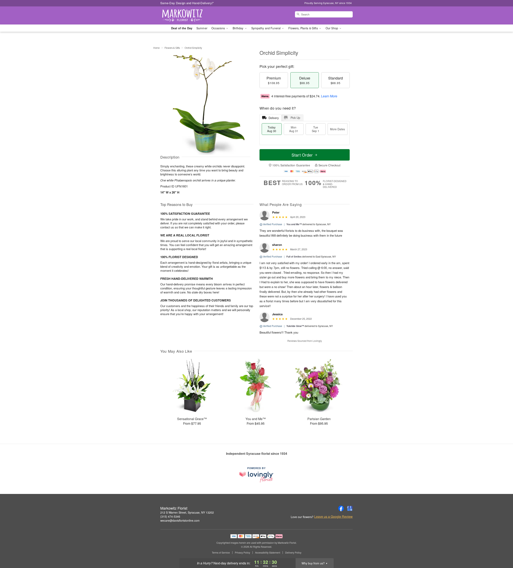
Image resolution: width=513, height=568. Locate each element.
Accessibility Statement (267, 552)
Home (156, 47)
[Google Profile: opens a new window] (350, 508)
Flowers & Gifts (172, 47)
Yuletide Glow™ (295, 326)
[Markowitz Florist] (189, 15)
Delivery (274, 118)
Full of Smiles (294, 256)
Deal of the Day (181, 28)
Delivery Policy (293, 552)
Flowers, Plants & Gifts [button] (303, 28)
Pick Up (295, 118)
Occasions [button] (218, 28)
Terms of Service (221, 552)
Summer (201, 28)
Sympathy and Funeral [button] (266, 28)
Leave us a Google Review (333, 516)
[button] (502, 551)
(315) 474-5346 (170, 516)
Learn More (329, 96)
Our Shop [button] (332, 28)
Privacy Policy (242, 552)
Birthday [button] (238, 28)
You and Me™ (294, 224)
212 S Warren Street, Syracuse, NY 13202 (187, 512)
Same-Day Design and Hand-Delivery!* (187, 3)
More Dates (337, 129)
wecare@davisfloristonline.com (180, 520)
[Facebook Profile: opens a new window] (341, 508)
